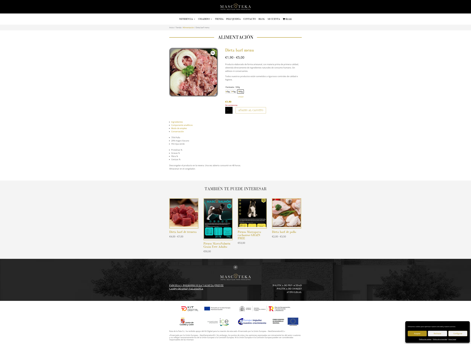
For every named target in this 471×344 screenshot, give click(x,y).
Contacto (249, 19)
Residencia (186, 19)
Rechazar (437, 333)
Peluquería (233, 19)
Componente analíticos (182, 125)
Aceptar (417, 333)
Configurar (457, 333)
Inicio (171, 27)
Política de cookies (425, 339)
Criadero (204, 19)
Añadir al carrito (250, 110)
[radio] (228, 91)
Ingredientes (177, 122)
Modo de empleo (179, 128)
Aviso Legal (452, 339)
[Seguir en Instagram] (235, 267)
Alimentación (188, 27)
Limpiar (241, 97)
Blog (262, 19)
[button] (213, 53)
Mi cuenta (274, 19)
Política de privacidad (440, 339)
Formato (230, 87)
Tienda (219, 19)
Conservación (177, 131)
